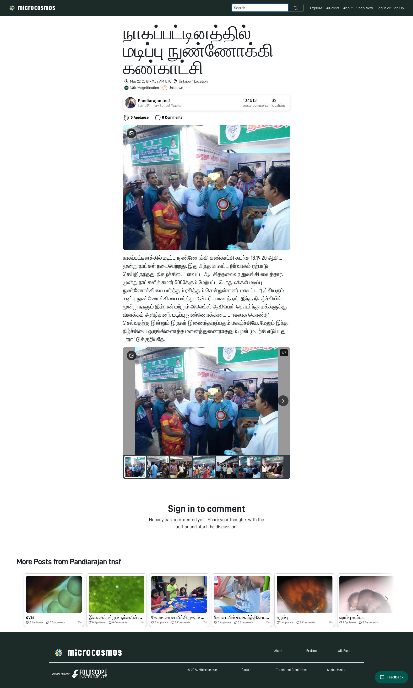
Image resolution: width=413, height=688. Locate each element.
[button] (54, 600)
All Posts (332, 8)
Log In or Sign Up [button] (390, 8)
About (348, 8)
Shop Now (364, 8)
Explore (316, 8)
